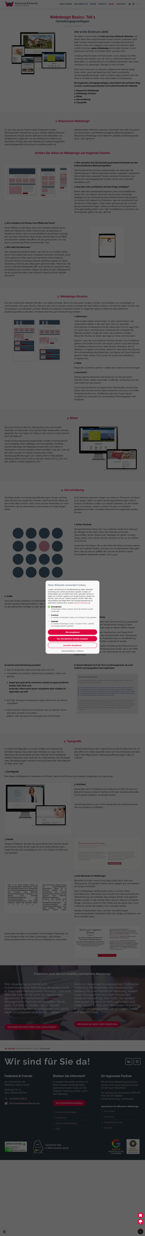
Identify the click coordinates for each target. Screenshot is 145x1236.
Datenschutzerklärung (82, 603)
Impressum (80, 651)
